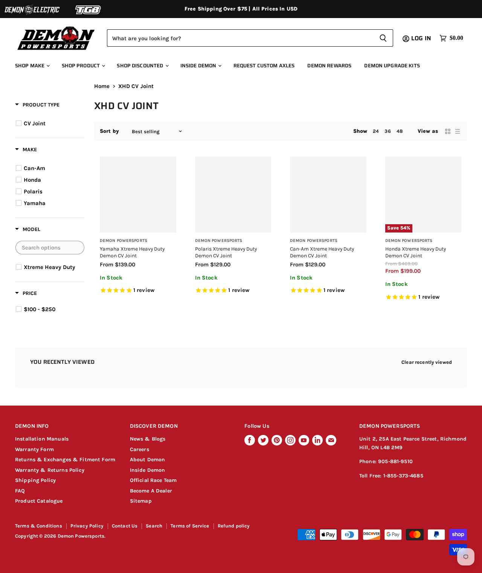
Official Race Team (153, 480)
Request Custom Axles (264, 66)
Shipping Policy (35, 480)
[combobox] (240, 38)
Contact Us (125, 526)
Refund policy (234, 526)
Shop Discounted (140, 66)
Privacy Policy (87, 526)
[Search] (383, 38)
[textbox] (49, 247)
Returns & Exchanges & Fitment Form (65, 459)
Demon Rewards (329, 66)
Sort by (109, 131)
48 (400, 131)
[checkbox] (51, 123)
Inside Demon (199, 66)
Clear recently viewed (426, 362)
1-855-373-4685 (403, 476)
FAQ (20, 491)
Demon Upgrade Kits (391, 66)
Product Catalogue (39, 501)
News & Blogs (148, 439)
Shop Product (81, 66)
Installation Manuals (42, 439)
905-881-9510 (395, 461)
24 (376, 131)
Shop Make (30, 66)
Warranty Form (34, 449)
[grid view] (447, 131)
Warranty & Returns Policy (49, 470)
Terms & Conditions (38, 526)
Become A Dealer (151, 491)
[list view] (457, 131)
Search (154, 526)
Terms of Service (190, 526)
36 (387, 131)
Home (102, 86)
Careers (139, 449)
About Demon (147, 459)
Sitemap (141, 501)
